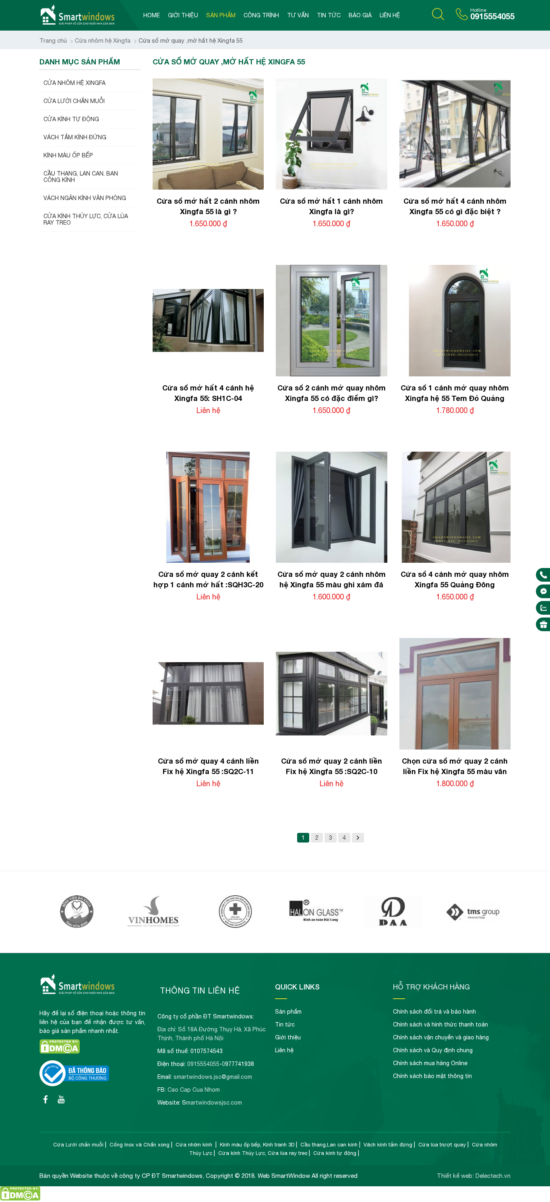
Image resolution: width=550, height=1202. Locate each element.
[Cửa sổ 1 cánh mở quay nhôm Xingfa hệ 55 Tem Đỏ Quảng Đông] (455, 374)
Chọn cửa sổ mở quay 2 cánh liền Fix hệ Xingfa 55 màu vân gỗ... (455, 771)
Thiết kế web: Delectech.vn (474, 1175)
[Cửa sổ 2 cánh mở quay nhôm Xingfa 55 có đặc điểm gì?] (331, 374)
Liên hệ (390, 15)
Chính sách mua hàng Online (430, 1063)
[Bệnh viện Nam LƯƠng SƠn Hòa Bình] (156, 925)
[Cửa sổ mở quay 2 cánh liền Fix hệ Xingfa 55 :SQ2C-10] (331, 747)
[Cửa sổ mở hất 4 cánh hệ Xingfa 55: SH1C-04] (208, 374)
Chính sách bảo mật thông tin (432, 1076)
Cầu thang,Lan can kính (329, 1145)
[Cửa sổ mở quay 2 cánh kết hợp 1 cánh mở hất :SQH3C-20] (208, 560)
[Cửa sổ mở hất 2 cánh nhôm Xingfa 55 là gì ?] (208, 187)
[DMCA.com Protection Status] (59, 1052)
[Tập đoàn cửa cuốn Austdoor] (472, 925)
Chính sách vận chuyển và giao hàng (441, 1037)
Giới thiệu (183, 15)
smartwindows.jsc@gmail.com (213, 1077)
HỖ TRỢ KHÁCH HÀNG (431, 986)
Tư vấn (298, 15)
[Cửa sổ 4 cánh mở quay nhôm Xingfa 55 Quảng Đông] (455, 560)
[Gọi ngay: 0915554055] (543, 574)
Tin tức (329, 15)
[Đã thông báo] (74, 1084)
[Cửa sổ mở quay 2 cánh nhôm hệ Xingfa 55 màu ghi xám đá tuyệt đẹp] (331, 560)
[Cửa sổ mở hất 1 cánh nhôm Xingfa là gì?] (331, 187)
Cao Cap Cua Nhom (193, 1089)
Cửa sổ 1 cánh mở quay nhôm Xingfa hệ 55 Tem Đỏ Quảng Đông (455, 398)
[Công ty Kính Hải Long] (235, 925)
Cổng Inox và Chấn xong (140, 1145)
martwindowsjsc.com (214, 1102)
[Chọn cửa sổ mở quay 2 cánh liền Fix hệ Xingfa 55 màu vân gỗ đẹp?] (455, 747)
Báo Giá (360, 15)
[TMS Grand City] (394, 925)
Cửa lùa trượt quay (442, 1145)
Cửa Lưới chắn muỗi (78, 1145)
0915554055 (492, 16)
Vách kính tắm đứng (388, 1145)
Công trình (261, 15)
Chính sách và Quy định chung (433, 1050)
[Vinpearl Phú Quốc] (77, 925)
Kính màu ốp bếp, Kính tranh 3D (257, 1145)
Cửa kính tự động (334, 1153)
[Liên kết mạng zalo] (543, 607)
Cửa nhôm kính (195, 1145)
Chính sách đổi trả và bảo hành (434, 1011)
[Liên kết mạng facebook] (543, 591)
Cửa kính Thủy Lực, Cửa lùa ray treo (262, 1153)
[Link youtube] (45, 1099)
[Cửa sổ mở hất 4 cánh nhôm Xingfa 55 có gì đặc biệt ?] (455, 187)
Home (151, 15)
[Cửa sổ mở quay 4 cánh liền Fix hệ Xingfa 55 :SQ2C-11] (208, 747)
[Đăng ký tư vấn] (543, 624)
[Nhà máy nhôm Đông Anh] (314, 925)
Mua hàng (213, 239)
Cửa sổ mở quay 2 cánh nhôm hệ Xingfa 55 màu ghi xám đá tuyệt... (331, 584)
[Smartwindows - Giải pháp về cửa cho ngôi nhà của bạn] (89, 15)
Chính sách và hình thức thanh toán (440, 1024)
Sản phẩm (221, 15)
